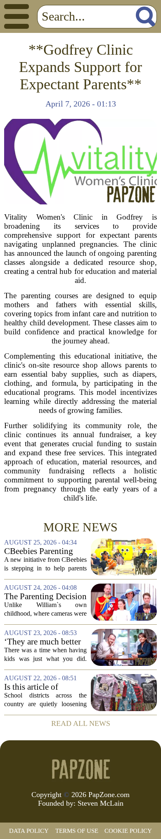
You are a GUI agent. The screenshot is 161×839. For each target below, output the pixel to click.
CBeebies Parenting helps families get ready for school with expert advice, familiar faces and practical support (45, 551)
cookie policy (128, 830)
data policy (29, 830)
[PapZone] (80, 769)
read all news (80, 723)
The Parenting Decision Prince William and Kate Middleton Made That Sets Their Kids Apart (45, 596)
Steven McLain (100, 803)
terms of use (76, 830)
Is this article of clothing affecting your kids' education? (44, 687)
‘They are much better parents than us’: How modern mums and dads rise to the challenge (42, 641)
